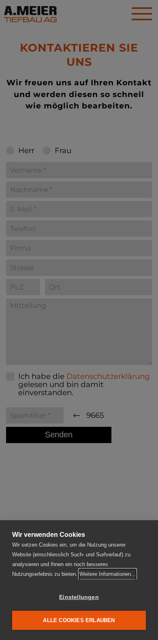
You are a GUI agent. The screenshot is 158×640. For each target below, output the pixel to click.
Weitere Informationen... (107, 574)
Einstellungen (79, 597)
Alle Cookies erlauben (79, 620)
